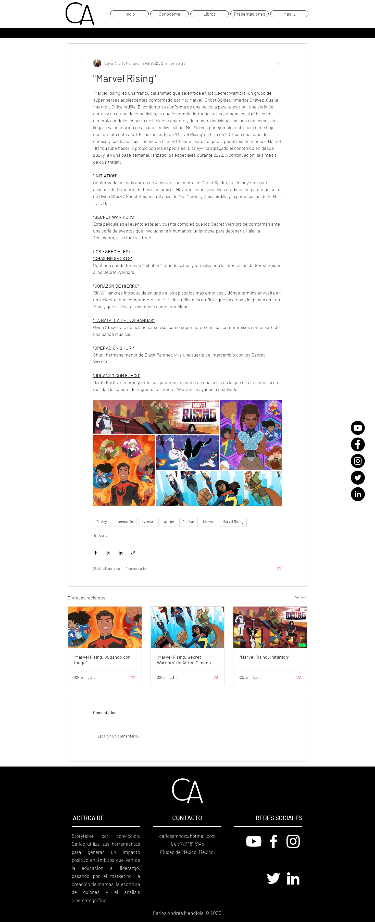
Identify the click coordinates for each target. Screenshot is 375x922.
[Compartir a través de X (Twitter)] (108, 552)
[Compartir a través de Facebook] (95, 552)
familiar (188, 522)
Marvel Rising (232, 522)
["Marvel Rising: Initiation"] (270, 627)
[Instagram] (358, 461)
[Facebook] (358, 444)
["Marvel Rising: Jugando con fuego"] (105, 627)
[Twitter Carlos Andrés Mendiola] (273, 878)
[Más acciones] (279, 63)
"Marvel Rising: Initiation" (264, 657)
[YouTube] (358, 428)
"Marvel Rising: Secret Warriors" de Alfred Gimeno (184, 659)
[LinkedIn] (358, 494)
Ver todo (301, 597)
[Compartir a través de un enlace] (133, 552)
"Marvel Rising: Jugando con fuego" (102, 659)
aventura (148, 522)
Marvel (208, 522)
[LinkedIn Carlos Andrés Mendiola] (293, 878)
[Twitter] (358, 478)
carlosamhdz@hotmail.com (187, 836)
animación (125, 522)
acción (169, 522)
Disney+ (102, 522)
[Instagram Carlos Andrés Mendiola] (293, 841)
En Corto (100, 535)
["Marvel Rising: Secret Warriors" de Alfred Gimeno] (187, 627)
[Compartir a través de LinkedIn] (120, 552)
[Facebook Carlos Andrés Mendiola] (273, 841)
